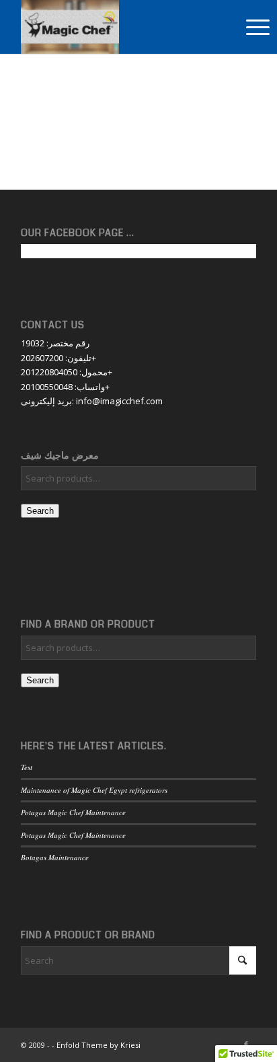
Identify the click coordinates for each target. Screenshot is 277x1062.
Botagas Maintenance (55, 857)
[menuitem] (258, 27)
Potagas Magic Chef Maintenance (73, 812)
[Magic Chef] (103, 27)
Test (26, 767)
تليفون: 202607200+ (58, 358)
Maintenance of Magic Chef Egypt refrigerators (94, 790)
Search (40, 511)
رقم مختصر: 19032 (55, 343)
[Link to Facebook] (246, 1044)
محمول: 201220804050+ (66, 372)
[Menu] (258, 27)
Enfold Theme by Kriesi (98, 1045)
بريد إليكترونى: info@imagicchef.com (92, 401)
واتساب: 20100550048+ (65, 387)
